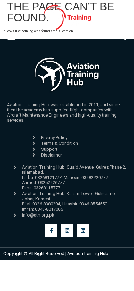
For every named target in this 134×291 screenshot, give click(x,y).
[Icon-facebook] (51, 230)
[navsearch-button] (123, 39)
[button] (11, 36)
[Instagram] (67, 230)
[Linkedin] (83, 230)
